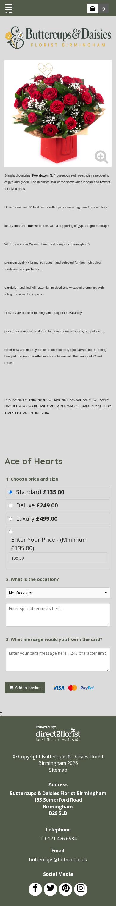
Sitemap (58, 770)
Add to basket (27, 687)
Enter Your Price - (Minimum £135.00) (49, 544)
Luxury (36, 519)
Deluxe (37, 505)
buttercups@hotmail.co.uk (58, 859)
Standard (40, 492)
